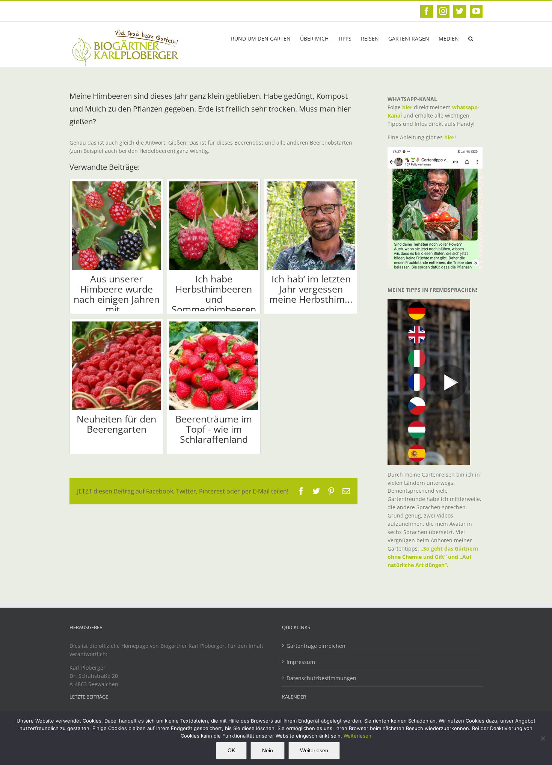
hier (407, 107)
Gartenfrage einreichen (316, 645)
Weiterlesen (357, 736)
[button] (470, 38)
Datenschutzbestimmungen (321, 678)
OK (231, 750)
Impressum (301, 661)
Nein (267, 750)
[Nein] (542, 738)
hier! (450, 137)
